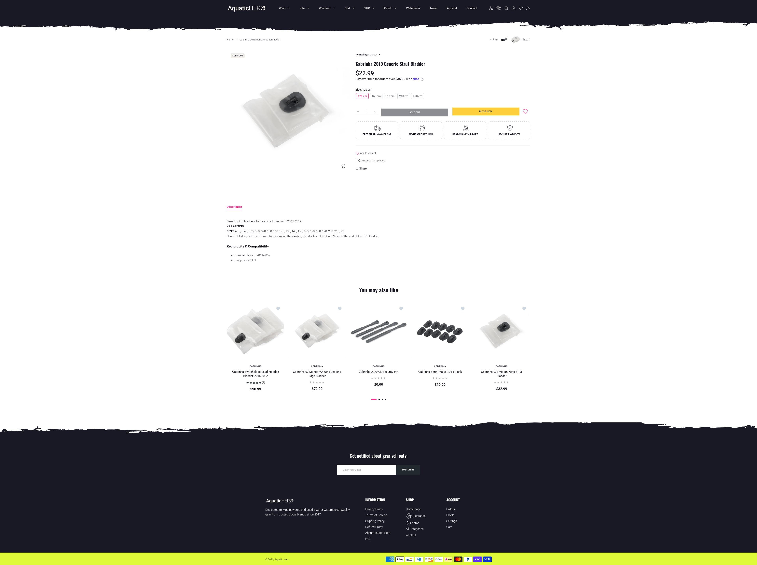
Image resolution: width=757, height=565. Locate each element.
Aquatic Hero (282, 559)
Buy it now (485, 111)
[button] (374, 399)
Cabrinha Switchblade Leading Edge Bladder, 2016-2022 (255, 374)
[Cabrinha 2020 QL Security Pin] (378, 331)
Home (230, 39)
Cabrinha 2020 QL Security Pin (378, 372)
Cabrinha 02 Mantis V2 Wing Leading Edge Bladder (317, 374)
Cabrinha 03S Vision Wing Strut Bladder (501, 374)
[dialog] (506, 8)
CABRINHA (255, 366)
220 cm (417, 96)
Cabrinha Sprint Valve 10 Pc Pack (440, 372)
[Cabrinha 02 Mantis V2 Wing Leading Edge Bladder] (317, 331)
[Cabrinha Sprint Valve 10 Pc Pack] (440, 331)
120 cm (362, 96)
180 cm (389, 96)
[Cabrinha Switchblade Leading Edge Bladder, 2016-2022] (255, 331)
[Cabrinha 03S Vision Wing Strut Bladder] (501, 331)
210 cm (403, 96)
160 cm (376, 96)
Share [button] (363, 168)
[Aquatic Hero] (246, 8)
